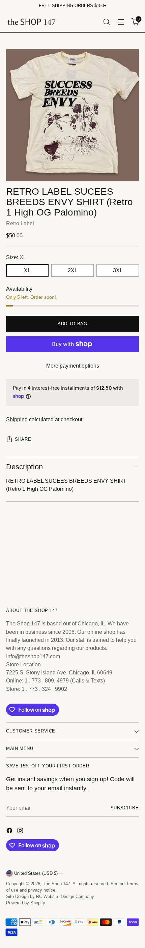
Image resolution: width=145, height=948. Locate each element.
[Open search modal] (106, 22)
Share (23, 439)
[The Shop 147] (31, 21)
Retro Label (20, 223)
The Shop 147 (56, 884)
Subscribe (125, 808)
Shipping (17, 419)
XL (27, 270)
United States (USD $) (36, 873)
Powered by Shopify (25, 903)
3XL (118, 270)
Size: (16, 257)
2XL (73, 270)
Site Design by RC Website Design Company (50, 896)
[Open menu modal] (121, 22)
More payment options (72, 366)
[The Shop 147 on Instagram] (21, 831)
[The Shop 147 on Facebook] (10, 831)
